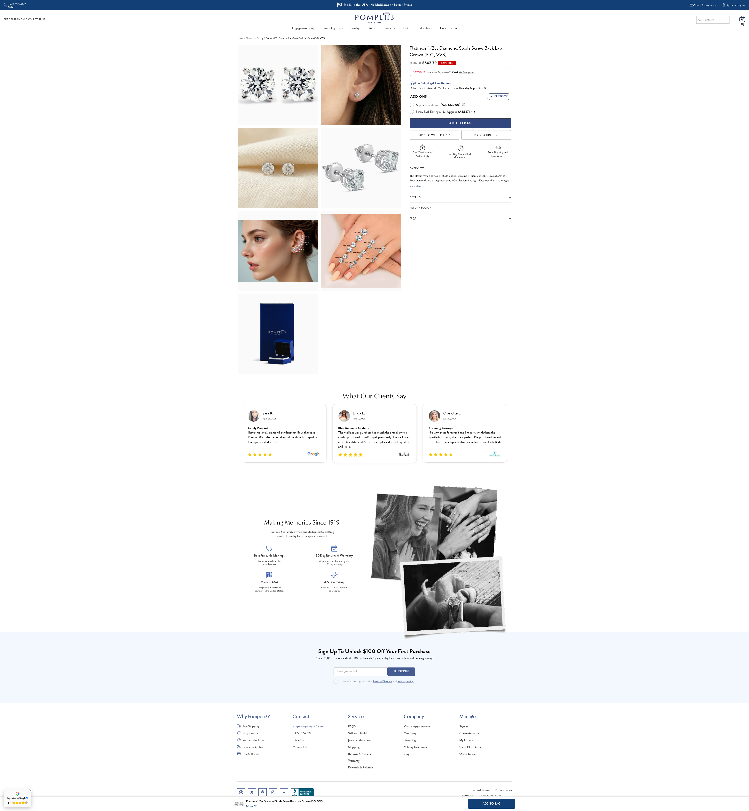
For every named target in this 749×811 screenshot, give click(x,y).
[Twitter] (252, 792)
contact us (300, 747)
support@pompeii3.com (308, 726)
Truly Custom (448, 28)
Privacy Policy (406, 681)
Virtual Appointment (417, 726)
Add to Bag (492, 804)
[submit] (700, 20)
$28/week (453, 72)
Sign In (729, 5)
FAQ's (352, 726)
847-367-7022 (302, 733)
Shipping (353, 747)
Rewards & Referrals (360, 767)
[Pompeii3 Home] (374, 17)
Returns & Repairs (359, 754)
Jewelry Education (359, 740)
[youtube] (284, 792)
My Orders (466, 740)
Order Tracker (468, 754)
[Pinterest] (262, 792)
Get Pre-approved (466, 72)
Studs (371, 28)
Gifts (406, 28)
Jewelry (355, 28)
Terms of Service (382, 681)
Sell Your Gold (357, 733)
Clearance (389, 28)
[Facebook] (241, 792)
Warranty (353, 761)
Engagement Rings (304, 28)
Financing (410, 740)
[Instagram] (273, 792)
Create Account (469, 733)
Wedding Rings (333, 28)
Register (741, 5)
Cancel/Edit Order (471, 747)
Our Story (410, 733)
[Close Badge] (30, 790)
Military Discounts (415, 747)
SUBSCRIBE (401, 671)
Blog (406, 754)
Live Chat (299, 740)
